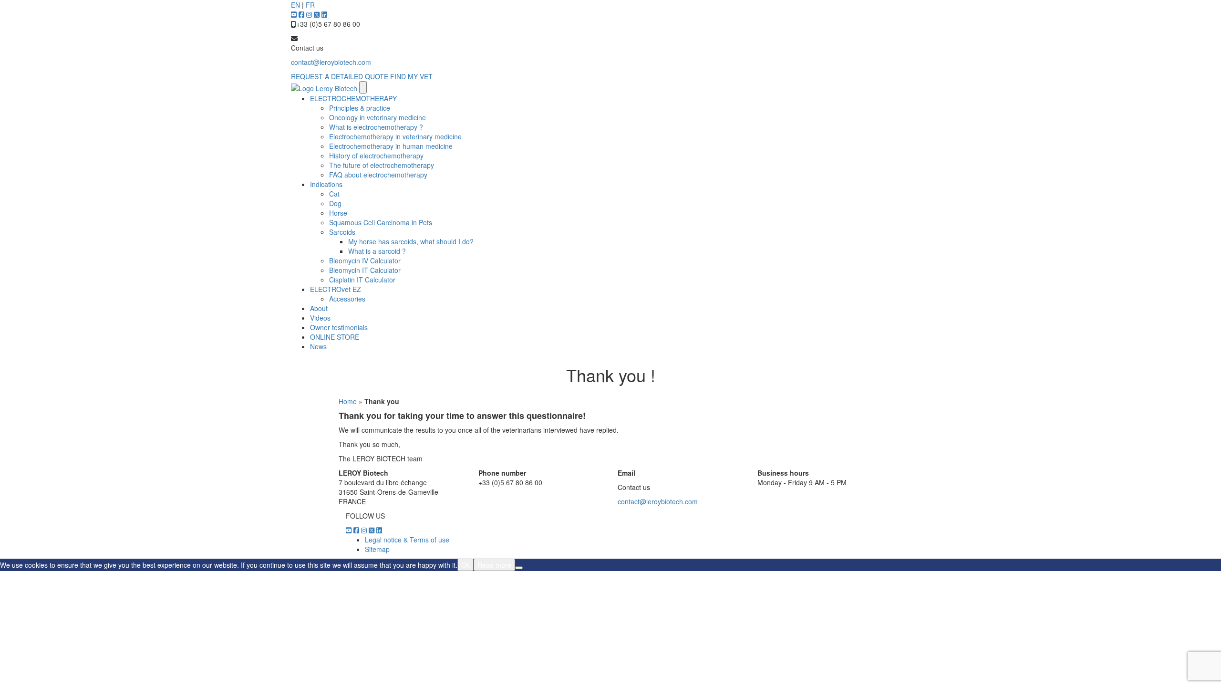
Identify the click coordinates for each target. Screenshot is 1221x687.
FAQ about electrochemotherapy (378, 174)
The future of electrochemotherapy (381, 165)
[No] (519, 567)
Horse (338, 213)
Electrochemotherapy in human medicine (391, 146)
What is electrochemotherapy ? (376, 127)
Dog (335, 203)
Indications (326, 184)
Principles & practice (359, 108)
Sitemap (377, 549)
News (318, 346)
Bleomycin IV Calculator (365, 260)
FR (310, 5)
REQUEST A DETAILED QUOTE (339, 76)
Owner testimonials (339, 327)
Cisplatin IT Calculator (362, 279)
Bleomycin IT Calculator (365, 270)
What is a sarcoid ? (377, 251)
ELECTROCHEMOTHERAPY (353, 98)
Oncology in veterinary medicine (377, 117)
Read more (494, 565)
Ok (465, 565)
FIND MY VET (411, 76)
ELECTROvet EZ (335, 289)
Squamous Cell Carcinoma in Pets (380, 222)
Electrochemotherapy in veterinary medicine (395, 136)
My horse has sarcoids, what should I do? (411, 241)
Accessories (347, 298)
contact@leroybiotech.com (331, 62)
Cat (334, 193)
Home (348, 401)
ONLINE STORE (334, 337)
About (319, 308)
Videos (320, 318)
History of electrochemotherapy (376, 155)
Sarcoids (342, 232)
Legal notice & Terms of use (407, 539)
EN (295, 5)
